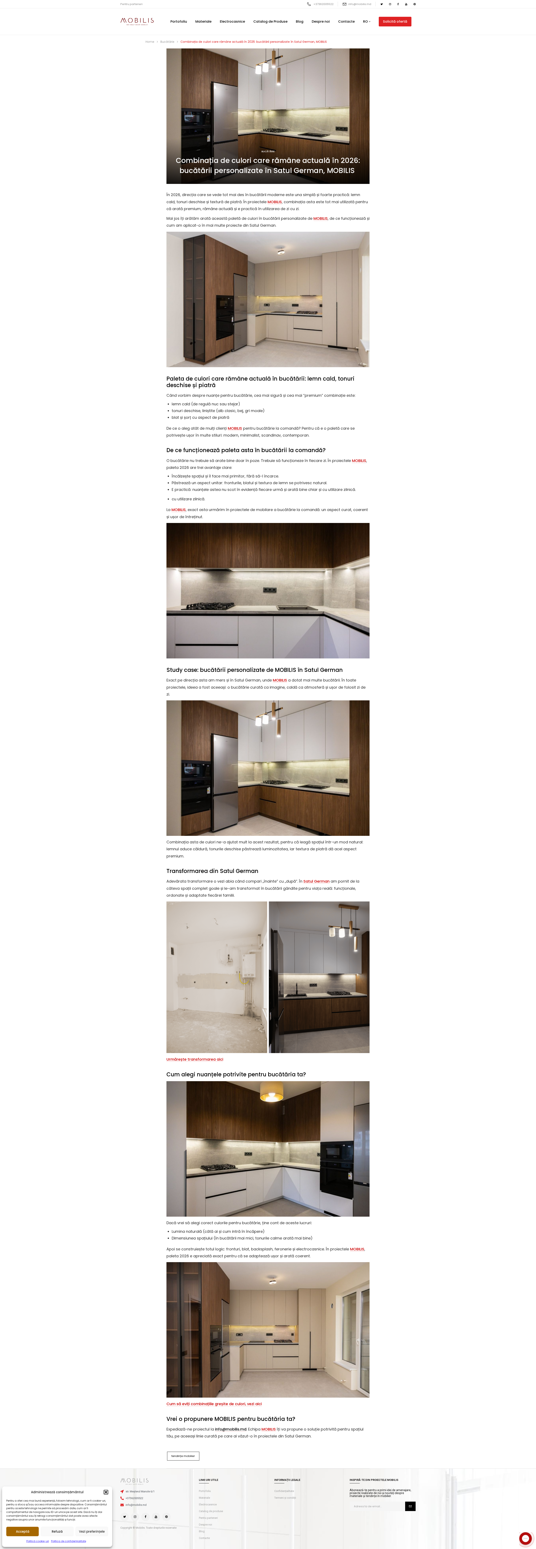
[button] (106, 1492)
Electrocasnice (208, 1421)
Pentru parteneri (131, 4)
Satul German (239, 788)
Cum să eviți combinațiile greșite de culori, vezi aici (214, 1321)
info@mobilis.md (359, 4)
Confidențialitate (284, 1408)
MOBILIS (275, 119)
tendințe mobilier (183, 1373)
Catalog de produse (211, 1428)
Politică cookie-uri (37, 1541)
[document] (268, 1507)
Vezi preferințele (92, 1531)
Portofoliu (205, 1408)
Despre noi (205, 1441)
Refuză (57, 1531)
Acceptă (22, 1531)
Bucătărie (268, 68)
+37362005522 (323, 4)
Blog (202, 1448)
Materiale (204, 1414)
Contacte (204, 1455)
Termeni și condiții (285, 1414)
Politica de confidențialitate (68, 1541)
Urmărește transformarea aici (194, 976)
